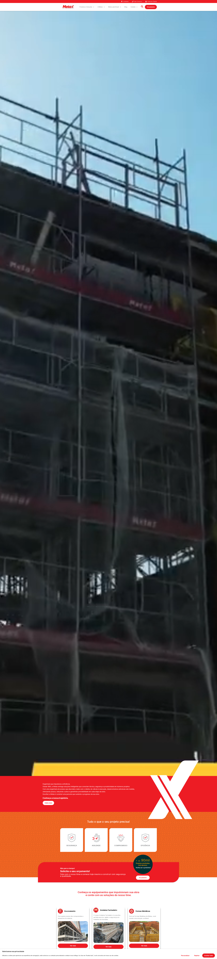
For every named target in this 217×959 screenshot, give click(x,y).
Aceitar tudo (208, 955)
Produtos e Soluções (86, 7)
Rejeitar (197, 955)
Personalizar (185, 955)
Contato (133, 7)
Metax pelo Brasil (113, 7)
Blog (125, 7)
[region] (108, 954)
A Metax (100, 7)
